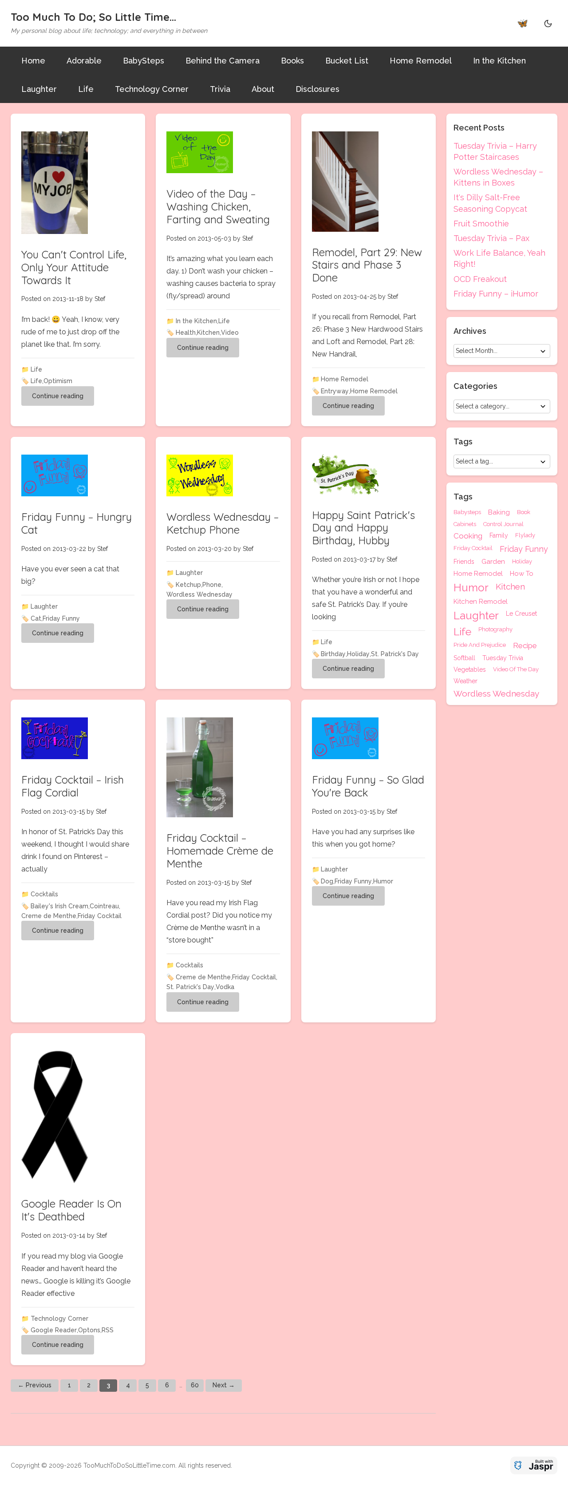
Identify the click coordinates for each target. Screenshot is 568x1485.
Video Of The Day (516, 669)
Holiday (358, 653)
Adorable (84, 60)
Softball (464, 658)
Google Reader (54, 1330)
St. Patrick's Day (395, 653)
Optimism (57, 380)
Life (86, 89)
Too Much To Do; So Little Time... (93, 17)
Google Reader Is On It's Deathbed (71, 1210)
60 (195, 1385)
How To (521, 573)
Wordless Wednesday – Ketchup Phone (222, 523)
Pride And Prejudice (480, 645)
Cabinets (465, 524)
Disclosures (317, 89)
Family (498, 535)
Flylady (525, 535)
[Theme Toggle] (548, 23)
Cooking (468, 536)
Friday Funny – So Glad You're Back (368, 786)
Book (523, 512)
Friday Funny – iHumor (496, 293)
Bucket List (346, 60)
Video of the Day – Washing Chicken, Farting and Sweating (218, 206)
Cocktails (44, 894)
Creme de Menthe (48, 915)
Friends (464, 561)
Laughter (39, 89)
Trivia (220, 89)
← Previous (34, 1385)
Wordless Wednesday (199, 594)
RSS (108, 1330)
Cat (36, 618)
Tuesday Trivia (502, 658)
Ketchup (188, 584)
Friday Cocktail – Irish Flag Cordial (72, 786)
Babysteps (467, 512)
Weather (465, 681)
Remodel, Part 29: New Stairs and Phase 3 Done (367, 265)
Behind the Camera (222, 60)
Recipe (525, 645)
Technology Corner (152, 89)
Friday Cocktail (100, 915)
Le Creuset (521, 613)
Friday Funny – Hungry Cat (76, 523)
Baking (499, 512)
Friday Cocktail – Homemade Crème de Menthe (219, 850)
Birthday (333, 653)
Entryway (335, 391)
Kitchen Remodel (481, 601)
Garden (493, 561)
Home (33, 60)
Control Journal (503, 524)
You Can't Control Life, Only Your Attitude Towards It (73, 267)
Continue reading (57, 396)
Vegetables (470, 669)
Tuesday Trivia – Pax (491, 238)
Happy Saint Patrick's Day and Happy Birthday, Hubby (363, 527)
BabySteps (143, 60)
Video (230, 332)
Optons (89, 1330)
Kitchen (208, 332)
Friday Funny (61, 618)
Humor (383, 881)
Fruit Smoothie (481, 223)
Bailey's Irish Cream (59, 906)
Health (186, 332)
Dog (327, 881)
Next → (224, 1385)
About (263, 89)
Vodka (225, 986)
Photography (495, 629)
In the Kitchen (499, 60)
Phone (211, 584)
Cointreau (104, 906)
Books (292, 60)
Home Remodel (421, 60)
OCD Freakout (480, 279)
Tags (463, 497)
